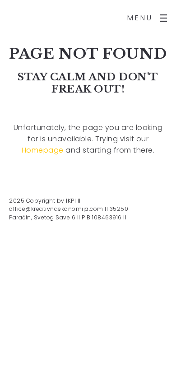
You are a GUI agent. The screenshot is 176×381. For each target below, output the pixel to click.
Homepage (43, 150)
